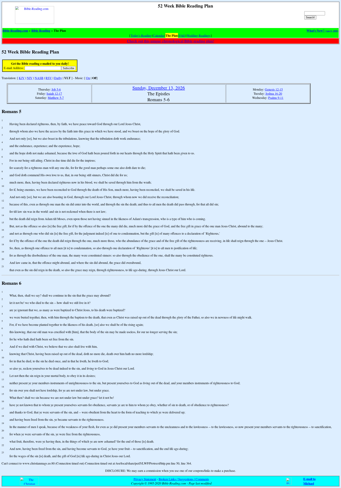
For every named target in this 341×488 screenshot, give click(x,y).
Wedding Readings (198, 35)
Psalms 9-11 (275, 98)
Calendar (158, 35)
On (88, 78)
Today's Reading (141, 35)
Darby (58, 78)
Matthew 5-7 (56, 98)
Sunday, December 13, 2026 (158, 88)
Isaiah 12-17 (54, 93)
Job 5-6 (56, 89)
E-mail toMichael (309, 481)
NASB (39, 78)
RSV (49, 78)
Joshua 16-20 (273, 93)
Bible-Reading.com (15, 30)
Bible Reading (40, 30)
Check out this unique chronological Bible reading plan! (170, 40)
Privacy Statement (145, 479)
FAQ (182, 35)
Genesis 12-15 (274, 89)
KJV (22, 78)
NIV (30, 78)
